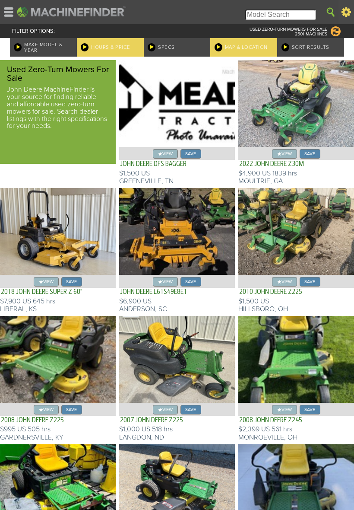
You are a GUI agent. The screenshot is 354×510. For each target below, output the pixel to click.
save (190, 153)
